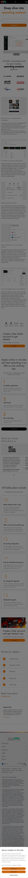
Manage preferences (14, 875)
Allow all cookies (14, 868)
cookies (14, 865)
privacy (19, 865)
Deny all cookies (14, 871)
